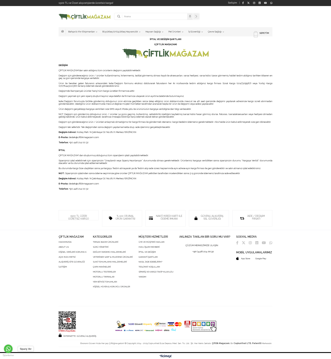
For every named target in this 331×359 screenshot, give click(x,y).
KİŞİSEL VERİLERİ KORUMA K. (73, 252)
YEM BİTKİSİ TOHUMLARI (105, 282)
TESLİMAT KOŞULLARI (149, 267)
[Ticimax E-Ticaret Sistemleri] (165, 356)
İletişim (232, 3)
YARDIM (142, 277)
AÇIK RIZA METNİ (67, 257)
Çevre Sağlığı (215, 31)
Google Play (260, 258)
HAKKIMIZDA (65, 242)
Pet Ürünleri (174, 31)
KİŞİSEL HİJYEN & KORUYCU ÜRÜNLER (111, 287)
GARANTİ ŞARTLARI (148, 257)
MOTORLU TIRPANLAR (103, 277)
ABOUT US (64, 247)
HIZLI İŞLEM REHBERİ (149, 247)
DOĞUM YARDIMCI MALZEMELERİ (109, 252)
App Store (245, 258)
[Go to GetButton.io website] (8, 355)
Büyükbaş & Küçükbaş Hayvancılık (120, 31)
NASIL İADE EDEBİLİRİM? (150, 262)
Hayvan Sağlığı (153, 31)
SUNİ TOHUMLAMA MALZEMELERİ (110, 262)
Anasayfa (63, 32)
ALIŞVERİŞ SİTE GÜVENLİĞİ (72, 262)
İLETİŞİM (63, 267)
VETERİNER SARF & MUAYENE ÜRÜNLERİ (113, 257)
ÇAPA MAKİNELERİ (102, 267)
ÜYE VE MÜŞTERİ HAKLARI (151, 242)
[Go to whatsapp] (8, 349)
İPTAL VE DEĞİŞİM (147, 252)
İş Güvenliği (194, 31)
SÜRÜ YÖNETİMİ (100, 247)
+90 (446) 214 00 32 (203, 251)
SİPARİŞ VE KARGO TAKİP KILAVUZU (156, 272)
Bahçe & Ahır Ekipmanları (81, 31)
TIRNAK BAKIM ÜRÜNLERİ (105, 242)
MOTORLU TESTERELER (104, 272)
